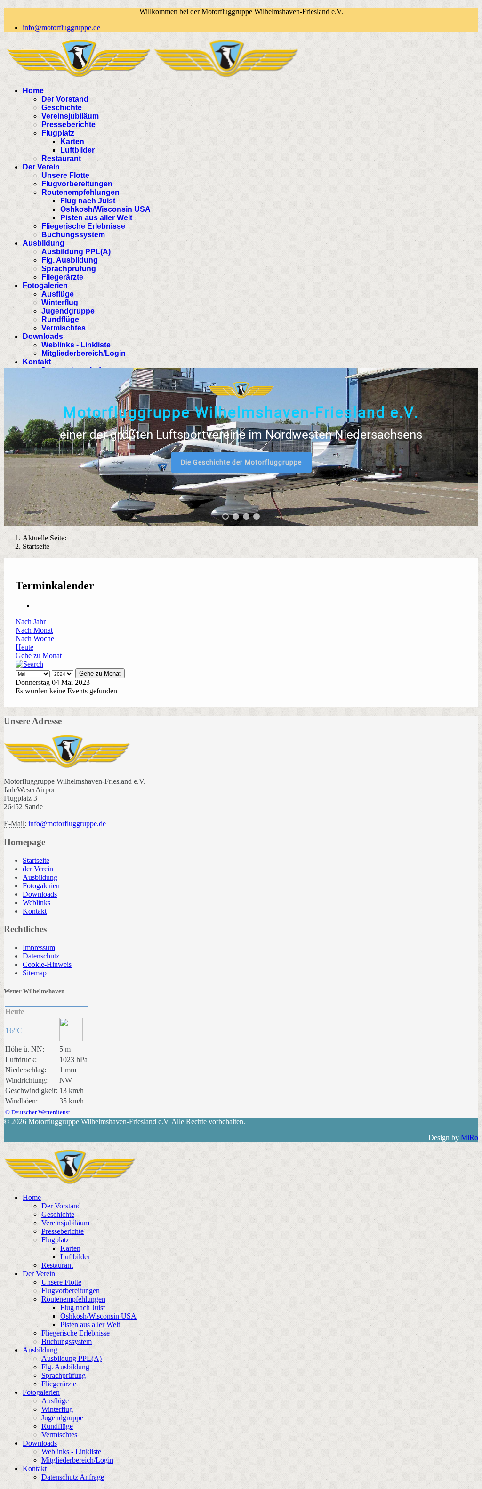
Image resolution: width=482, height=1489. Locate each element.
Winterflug (59, 302)
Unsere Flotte (65, 175)
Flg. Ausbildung (69, 260)
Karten (72, 141)
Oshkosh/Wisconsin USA (105, 209)
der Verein (38, 869)
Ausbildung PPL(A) (76, 252)
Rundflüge (60, 319)
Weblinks (36, 903)
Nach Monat (34, 630)
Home (33, 91)
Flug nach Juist (87, 201)
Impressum (39, 947)
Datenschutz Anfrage (72, 1477)
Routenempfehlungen (80, 192)
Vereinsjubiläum (70, 116)
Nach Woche (35, 639)
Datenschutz (41, 956)
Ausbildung (43, 243)
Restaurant (61, 158)
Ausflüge (57, 294)
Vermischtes (63, 328)
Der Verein (41, 167)
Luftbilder (77, 150)
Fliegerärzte (62, 277)
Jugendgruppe (68, 311)
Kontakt (37, 362)
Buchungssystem (73, 235)
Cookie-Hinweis (47, 964)
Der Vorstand (64, 99)
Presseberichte (68, 125)
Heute (24, 647)
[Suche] (29, 664)
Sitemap (35, 973)
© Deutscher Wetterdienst (37, 1112)
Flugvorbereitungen (76, 184)
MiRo (469, 1138)
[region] (241, 447)
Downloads (43, 336)
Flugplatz (57, 133)
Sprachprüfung (68, 269)
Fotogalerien (45, 286)
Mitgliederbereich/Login (83, 353)
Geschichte (61, 108)
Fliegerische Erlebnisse (83, 226)
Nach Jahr (31, 622)
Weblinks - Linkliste (76, 345)
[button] (225, 516)
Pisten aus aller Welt (96, 218)
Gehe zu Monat (39, 656)
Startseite (36, 860)
